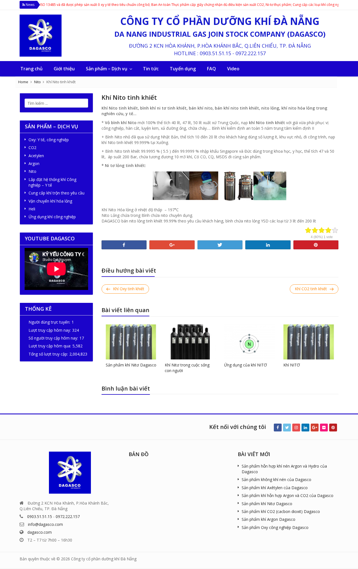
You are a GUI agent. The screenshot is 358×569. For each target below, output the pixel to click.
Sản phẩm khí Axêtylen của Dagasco (275, 487)
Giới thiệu (64, 69)
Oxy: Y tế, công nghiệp (49, 139)
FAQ (211, 69)
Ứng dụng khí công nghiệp (52, 216)
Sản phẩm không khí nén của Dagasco (276, 479)
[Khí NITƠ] (308, 341)
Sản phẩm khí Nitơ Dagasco (131, 365)
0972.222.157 (250, 53)
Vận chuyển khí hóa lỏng (50, 201)
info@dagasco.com (45, 524)
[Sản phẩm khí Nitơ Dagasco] (131, 341)
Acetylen (36, 155)
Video (233, 69)
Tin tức (151, 69)
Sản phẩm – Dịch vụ (106, 69)
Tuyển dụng (183, 69)
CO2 (32, 147)
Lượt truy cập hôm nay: (50, 330)
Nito (37, 81)
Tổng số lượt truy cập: (48, 354)
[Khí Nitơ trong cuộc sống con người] (190, 341)
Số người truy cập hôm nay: (53, 338)
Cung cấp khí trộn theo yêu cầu (56, 193)
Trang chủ (31, 69)
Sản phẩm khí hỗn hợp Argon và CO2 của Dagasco (287, 495)
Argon (34, 163)
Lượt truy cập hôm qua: (50, 346)
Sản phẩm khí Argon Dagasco (268, 519)
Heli (32, 209)
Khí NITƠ (291, 365)
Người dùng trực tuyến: (49, 322)
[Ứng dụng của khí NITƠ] (249, 341)
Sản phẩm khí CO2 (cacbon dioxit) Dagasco (281, 511)
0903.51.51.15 (215, 53)
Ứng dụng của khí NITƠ (245, 365)
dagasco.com (39, 532)
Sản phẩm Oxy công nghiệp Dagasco (275, 527)
